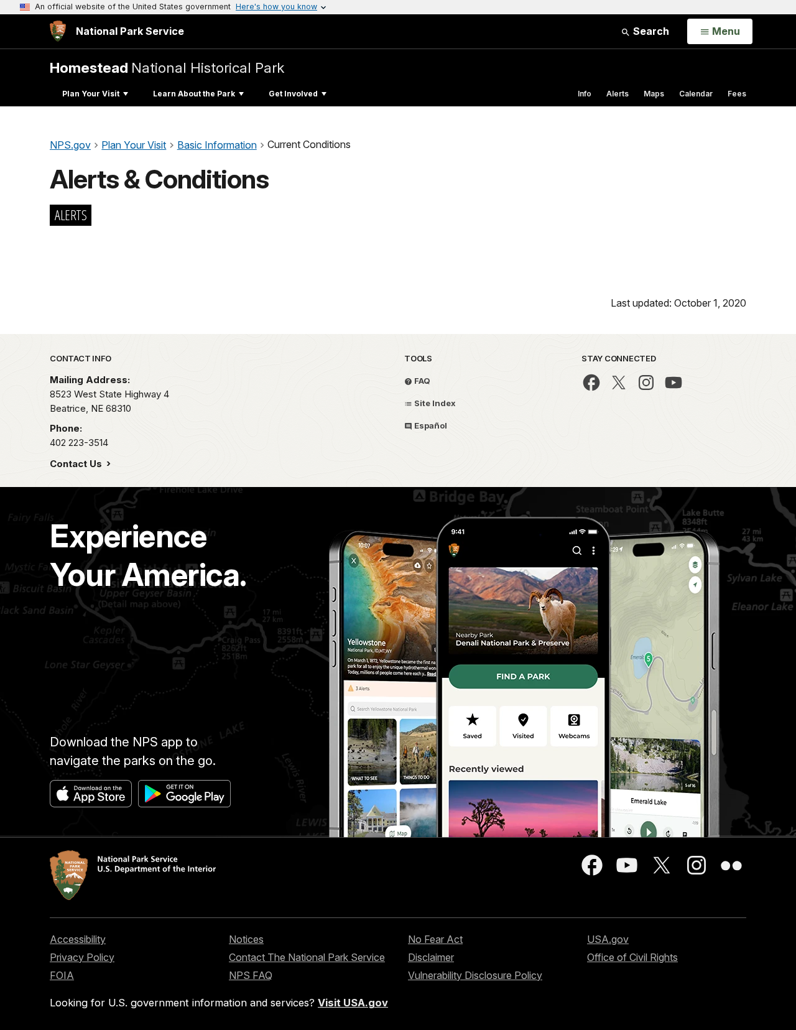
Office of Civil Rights (632, 957)
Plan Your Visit (90, 93)
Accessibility (78, 939)
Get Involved (293, 93)
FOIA (62, 975)
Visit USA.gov (353, 1002)
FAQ (421, 381)
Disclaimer (431, 957)
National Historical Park (167, 67)
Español (429, 425)
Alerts (617, 93)
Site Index (434, 403)
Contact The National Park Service (307, 957)
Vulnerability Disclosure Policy (475, 975)
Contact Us (77, 464)
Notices (246, 939)
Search (650, 31)
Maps (654, 93)
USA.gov (608, 939)
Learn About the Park (194, 93)
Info (584, 93)
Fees (737, 93)
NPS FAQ (250, 975)
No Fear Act (435, 939)
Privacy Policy (82, 957)
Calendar (696, 93)
